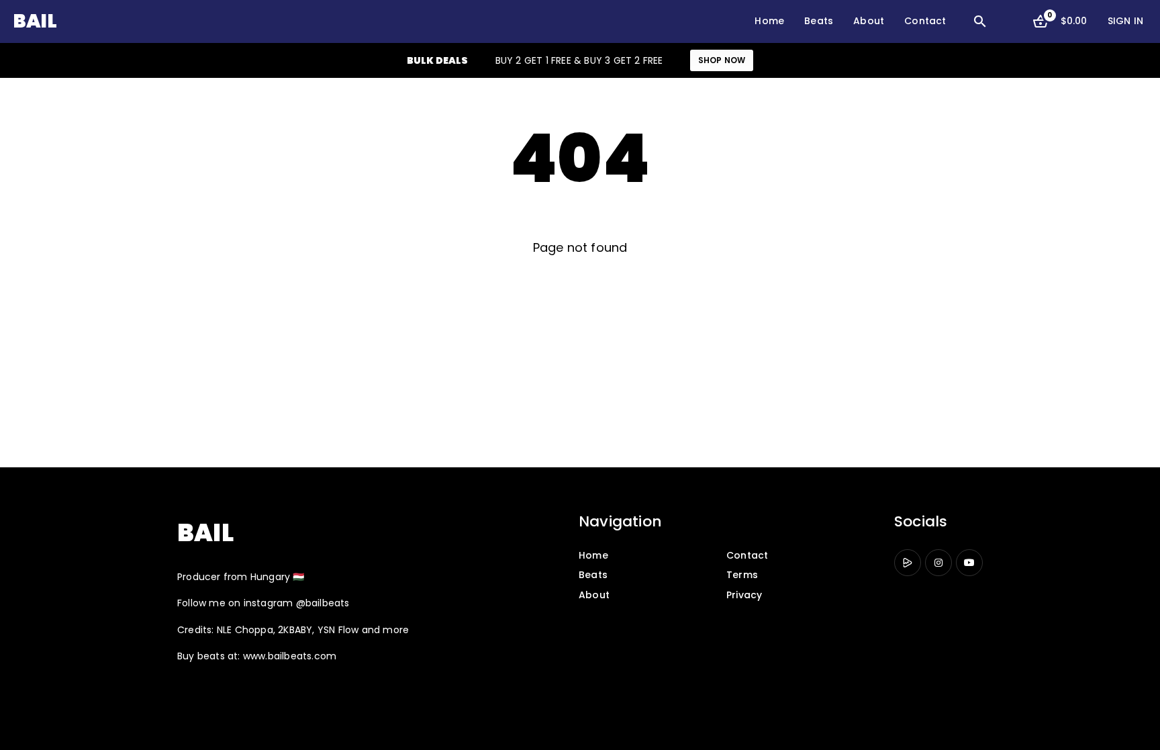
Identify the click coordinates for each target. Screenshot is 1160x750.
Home (769, 21)
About (868, 21)
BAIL (35, 21)
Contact (925, 21)
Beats (818, 21)
